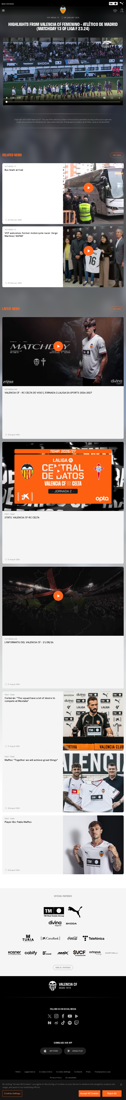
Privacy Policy (56, 1077)
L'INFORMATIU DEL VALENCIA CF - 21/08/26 (29, 642)
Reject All (111, 1093)
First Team (9, 514)
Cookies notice (45, 1072)
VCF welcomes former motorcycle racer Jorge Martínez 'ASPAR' (31, 234)
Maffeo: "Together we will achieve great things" (31, 760)
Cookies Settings (63, 1072)
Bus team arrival (14, 169)
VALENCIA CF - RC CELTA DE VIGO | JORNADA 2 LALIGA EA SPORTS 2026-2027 (48, 392)
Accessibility (70, 1077)
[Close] (121, 1084)
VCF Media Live (11, 389)
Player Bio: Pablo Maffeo (18, 822)
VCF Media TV (53, 17)
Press (88, 1072)
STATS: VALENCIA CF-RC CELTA (22, 517)
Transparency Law (102, 1072)
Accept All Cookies (89, 1093)
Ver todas (117, 155)
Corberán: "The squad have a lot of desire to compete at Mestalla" (30, 699)
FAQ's (18, 1072)
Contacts (78, 1072)
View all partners (63, 967)
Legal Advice (29, 1072)
